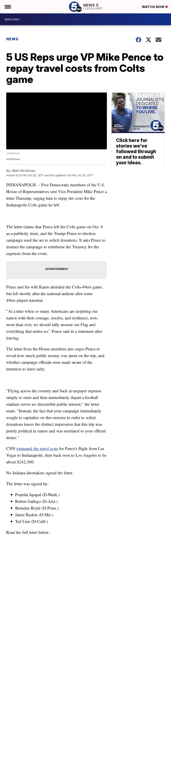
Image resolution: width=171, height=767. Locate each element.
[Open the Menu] (7, 6)
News (12, 39)
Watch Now (153, 7)
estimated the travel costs (37, 448)
